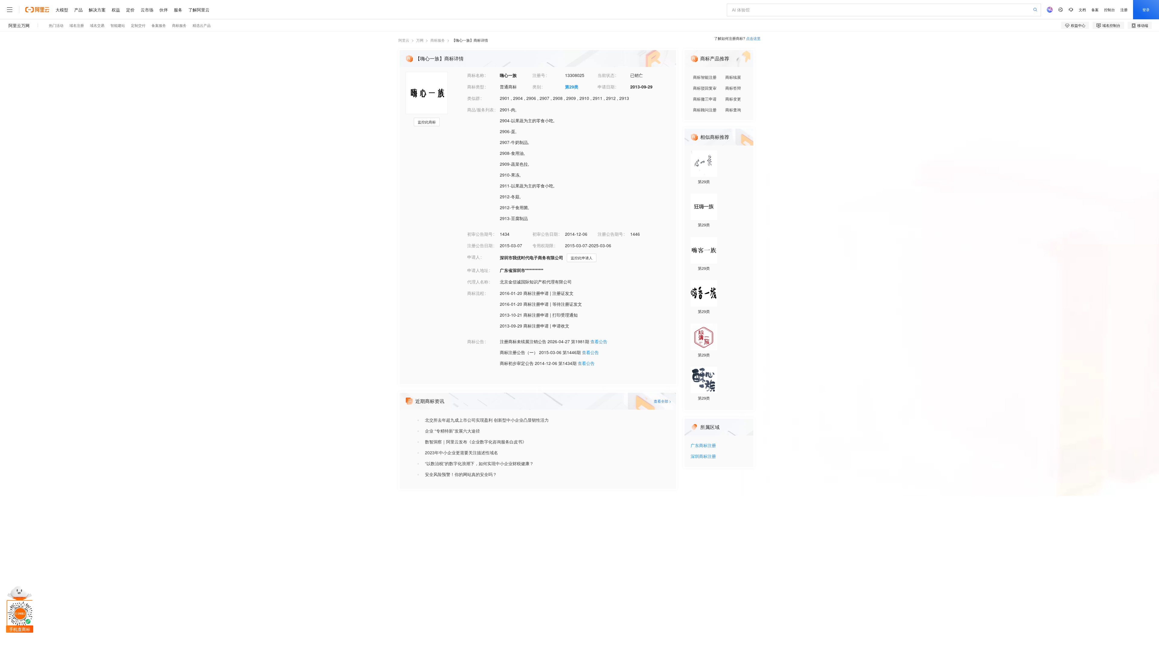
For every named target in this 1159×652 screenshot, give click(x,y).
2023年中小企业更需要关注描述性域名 (461, 452)
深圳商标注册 (703, 456)
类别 (536, 87)
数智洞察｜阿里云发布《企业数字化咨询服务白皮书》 (475, 442)
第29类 (571, 87)
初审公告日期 (545, 234)
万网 (419, 40)
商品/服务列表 (480, 110)
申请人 (473, 257)
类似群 (473, 98)
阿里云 (403, 40)
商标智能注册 (705, 77)
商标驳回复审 (705, 88)
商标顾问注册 (705, 110)
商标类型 (475, 87)
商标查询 (733, 110)
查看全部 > (662, 401)
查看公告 (598, 341)
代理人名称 (477, 282)
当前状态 (606, 75)
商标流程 (475, 293)
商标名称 (475, 75)
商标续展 (733, 77)
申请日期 (606, 87)
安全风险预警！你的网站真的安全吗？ (461, 474)
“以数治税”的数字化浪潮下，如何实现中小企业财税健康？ (479, 463)
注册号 (538, 75)
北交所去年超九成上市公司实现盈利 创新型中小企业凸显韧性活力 (487, 420)
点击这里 (753, 38)
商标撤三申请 (705, 99)
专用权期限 (543, 245)
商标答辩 (733, 88)
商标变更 (733, 99)
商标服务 (437, 40)
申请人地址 (477, 270)
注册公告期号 (610, 234)
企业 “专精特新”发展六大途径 (452, 431)
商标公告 (475, 341)
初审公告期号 (480, 234)
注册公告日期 (480, 245)
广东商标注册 (703, 445)
